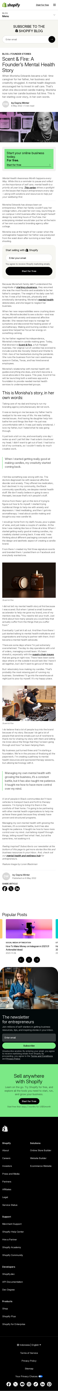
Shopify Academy (11, 1247)
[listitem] (29, 936)
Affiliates (6, 1189)
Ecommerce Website (41, 1166)
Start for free (42, 4)
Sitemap (29, 1368)
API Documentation (12, 1281)
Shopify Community (12, 1255)
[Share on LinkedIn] (17, 888)
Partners (6, 1181)
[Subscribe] (51, 39)
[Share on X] (11, 888)
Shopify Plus (9, 1316)
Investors (7, 1166)
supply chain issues (43, 654)
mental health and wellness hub (23, 855)
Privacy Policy (13, 1059)
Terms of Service (29, 1353)
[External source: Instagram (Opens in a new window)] (29, 1384)
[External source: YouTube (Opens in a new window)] (22, 1384)
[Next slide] (37, 960)
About (5, 1150)
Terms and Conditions (42, 1056)
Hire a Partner (9, 1239)
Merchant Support (12, 1224)
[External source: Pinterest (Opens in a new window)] (49, 1384)
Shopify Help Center (13, 1231)
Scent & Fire (25, 344)
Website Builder (38, 1158)
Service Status (9, 1205)
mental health (45, 299)
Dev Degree (8, 1289)
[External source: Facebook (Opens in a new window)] (8, 1384)
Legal (5, 1197)
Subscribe (29, 1045)
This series (30, 187)
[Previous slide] (21, 960)
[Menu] (54, 5)
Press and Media (10, 1173)
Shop (5, 1308)
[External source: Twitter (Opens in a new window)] (15, 1384)
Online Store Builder (40, 1150)
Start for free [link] (29, 271)
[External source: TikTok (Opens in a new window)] (36, 1384)
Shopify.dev (8, 1274)
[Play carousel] (29, 960)
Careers (6, 1158)
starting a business (26, 287)
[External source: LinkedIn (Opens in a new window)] (42, 1384)
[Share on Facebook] (4, 888)
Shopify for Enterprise (13, 1324)
